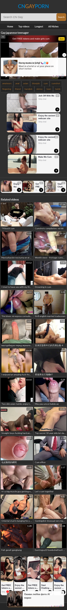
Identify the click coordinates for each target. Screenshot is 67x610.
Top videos (23, 26)
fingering (6, 89)
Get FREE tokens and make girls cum (31, 38)
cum (46, 83)
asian (25, 83)
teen (48, 89)
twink (57, 89)
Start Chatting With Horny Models (61, 185)
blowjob (36, 83)
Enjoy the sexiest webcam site (46, 117)
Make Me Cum (45, 157)
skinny (39, 89)
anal (17, 83)
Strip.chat (42, 99)
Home (10, 26)
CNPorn (33, 6)
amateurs (7, 83)
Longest (39, 26)
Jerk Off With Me (46, 96)
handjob (28, 89)
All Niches (53, 26)
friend (18, 89)
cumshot (56, 83)
